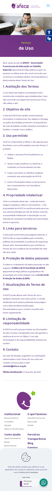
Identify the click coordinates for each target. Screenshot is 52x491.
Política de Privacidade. (28, 472)
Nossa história (11, 418)
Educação (32, 421)
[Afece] (26, 5)
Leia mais (26, 477)
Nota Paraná (10, 446)
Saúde (30, 425)
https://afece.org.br (33, 70)
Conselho (9, 421)
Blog (30, 443)
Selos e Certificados (14, 429)
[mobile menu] (48, 5)
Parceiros (33, 434)
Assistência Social (36, 418)
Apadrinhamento (12, 438)
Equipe (7, 425)
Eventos (32, 447)
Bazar (7, 442)
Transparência (36, 439)
